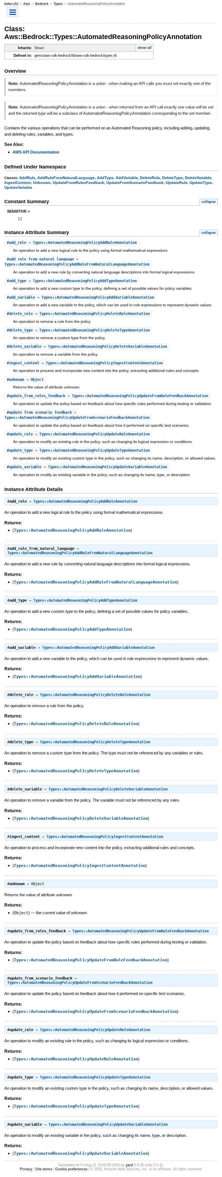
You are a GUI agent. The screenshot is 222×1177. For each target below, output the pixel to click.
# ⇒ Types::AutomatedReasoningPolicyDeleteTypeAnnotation (78, 330)
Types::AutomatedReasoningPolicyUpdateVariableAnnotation (108, 1124)
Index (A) (11, 4)
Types (58, 4)
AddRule (27, 178)
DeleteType (172, 178)
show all (145, 48)
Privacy (26, 1169)
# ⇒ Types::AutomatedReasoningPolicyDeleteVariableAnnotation (87, 346)
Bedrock (41, 4)
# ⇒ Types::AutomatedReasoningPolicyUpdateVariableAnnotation (87, 467)
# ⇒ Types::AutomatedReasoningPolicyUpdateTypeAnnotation (78, 450)
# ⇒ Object (25, 379)
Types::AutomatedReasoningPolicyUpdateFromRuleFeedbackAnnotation (140, 931)
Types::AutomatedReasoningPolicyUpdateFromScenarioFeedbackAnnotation (79, 982)
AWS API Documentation (35, 152)
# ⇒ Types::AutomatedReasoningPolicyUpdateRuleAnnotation (78, 434)
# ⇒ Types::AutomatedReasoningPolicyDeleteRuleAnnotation (78, 313)
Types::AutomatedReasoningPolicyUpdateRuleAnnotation (95, 1030)
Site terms (43, 1169)
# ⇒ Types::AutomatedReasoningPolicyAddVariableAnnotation (80, 297)
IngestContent (17, 182)
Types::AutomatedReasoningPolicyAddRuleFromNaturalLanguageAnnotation (79, 553)
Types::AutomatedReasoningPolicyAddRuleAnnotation (85, 501)
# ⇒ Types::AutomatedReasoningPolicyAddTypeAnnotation (72, 281)
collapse (208, 202)
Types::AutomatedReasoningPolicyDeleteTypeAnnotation (95, 742)
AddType (105, 178)
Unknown (42, 182)
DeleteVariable (198, 178)
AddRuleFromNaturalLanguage (66, 178)
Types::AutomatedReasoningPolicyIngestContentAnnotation (104, 836)
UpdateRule (176, 182)
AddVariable (127, 178)
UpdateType (201, 182)
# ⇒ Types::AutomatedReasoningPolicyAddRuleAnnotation (72, 242)
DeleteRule (150, 178)
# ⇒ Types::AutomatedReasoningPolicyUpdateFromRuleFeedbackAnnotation (107, 396)
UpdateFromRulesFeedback (78, 182)
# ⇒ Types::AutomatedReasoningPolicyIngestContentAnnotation (85, 363)
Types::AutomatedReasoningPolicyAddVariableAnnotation (98, 647)
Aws (26, 4)
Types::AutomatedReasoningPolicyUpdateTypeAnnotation (95, 1077)
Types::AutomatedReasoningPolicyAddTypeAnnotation (85, 600)
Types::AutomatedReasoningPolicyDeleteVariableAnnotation (108, 789)
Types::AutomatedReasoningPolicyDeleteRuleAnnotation (95, 695)
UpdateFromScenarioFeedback (135, 182)
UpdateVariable (18, 187)
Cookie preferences (71, 1169)
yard (129, 1165)
